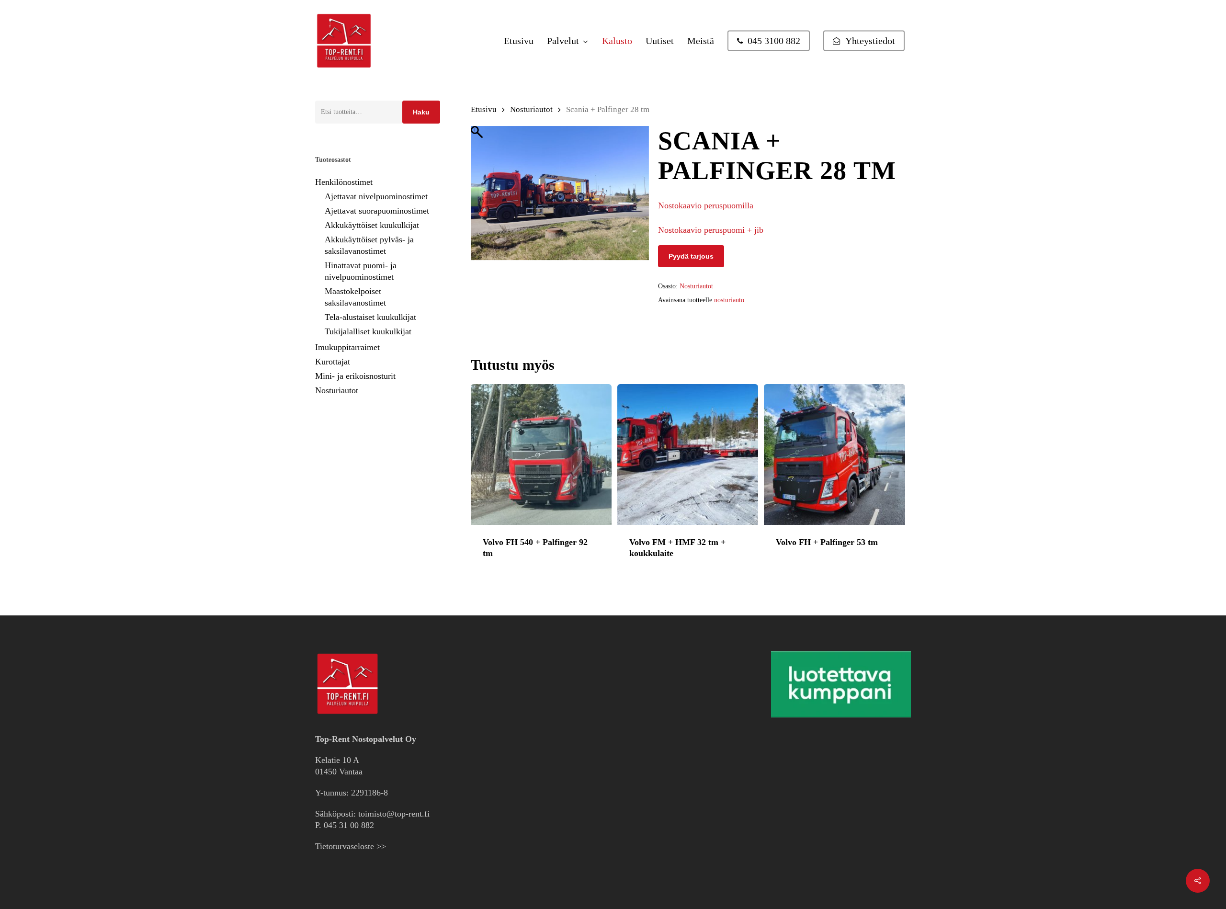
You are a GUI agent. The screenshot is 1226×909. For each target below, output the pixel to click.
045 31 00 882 (349, 825)
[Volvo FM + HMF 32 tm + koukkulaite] (687, 454)
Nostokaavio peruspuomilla (705, 205)
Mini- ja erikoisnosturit (355, 376)
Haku (421, 112)
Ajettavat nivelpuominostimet (376, 196)
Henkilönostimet (344, 182)
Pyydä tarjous (691, 256)
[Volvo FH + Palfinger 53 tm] (834, 454)
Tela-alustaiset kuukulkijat (370, 317)
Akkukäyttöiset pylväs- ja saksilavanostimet (369, 245)
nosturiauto (729, 300)
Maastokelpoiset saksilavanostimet (355, 296)
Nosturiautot (336, 390)
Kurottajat (332, 361)
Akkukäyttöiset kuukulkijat (372, 225)
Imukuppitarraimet (347, 347)
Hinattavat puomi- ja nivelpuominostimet (361, 271)
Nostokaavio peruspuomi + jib (710, 230)
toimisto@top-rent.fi (394, 813)
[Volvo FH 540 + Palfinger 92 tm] (541, 454)
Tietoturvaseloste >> (350, 846)
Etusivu (484, 109)
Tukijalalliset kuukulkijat (368, 331)
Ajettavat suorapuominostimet (377, 211)
